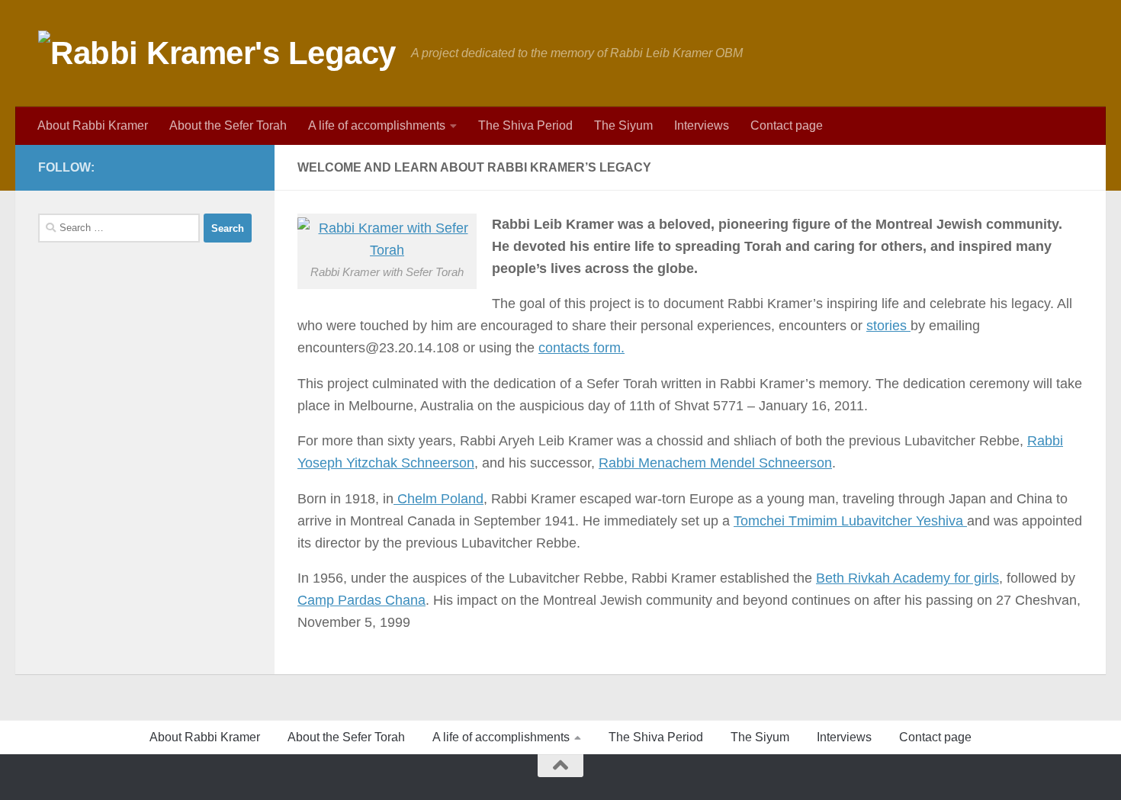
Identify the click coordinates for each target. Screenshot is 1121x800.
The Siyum (623, 125)
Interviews (701, 125)
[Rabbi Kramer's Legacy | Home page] (217, 53)
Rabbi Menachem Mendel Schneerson (715, 463)
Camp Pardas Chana (361, 600)
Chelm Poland (438, 498)
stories (888, 325)
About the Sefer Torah (228, 125)
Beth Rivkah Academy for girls (907, 578)
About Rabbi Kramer (92, 125)
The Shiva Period (525, 125)
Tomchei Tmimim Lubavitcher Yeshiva (850, 521)
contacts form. (581, 347)
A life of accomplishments (376, 125)
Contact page (786, 125)
